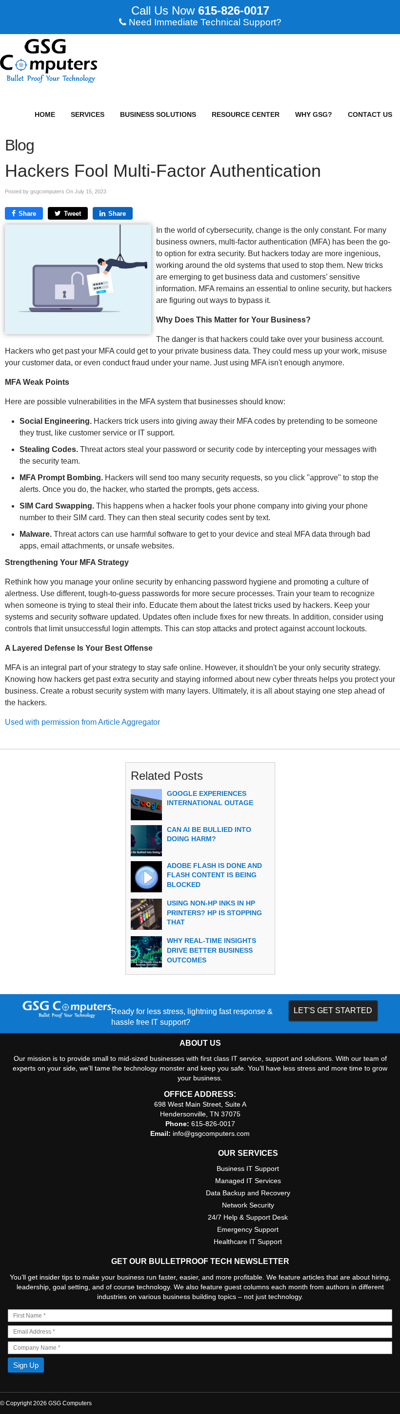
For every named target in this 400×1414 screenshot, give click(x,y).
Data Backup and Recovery (248, 1193)
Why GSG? (313, 114)
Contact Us (370, 114)
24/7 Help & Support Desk (248, 1217)
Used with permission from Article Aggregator (82, 722)
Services (87, 114)
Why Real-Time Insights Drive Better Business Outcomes (211, 950)
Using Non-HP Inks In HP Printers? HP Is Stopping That (214, 912)
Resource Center (246, 114)
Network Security (248, 1205)
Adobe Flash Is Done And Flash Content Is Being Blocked (214, 875)
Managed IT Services (248, 1181)
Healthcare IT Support (248, 1241)
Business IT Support (248, 1168)
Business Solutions (158, 114)
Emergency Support (248, 1229)
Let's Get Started (333, 1010)
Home (45, 114)
